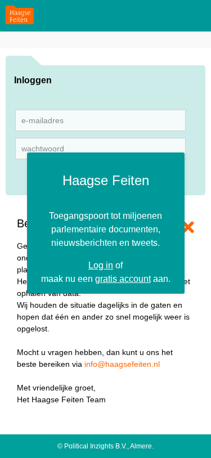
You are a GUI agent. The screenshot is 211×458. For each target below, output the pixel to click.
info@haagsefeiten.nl (122, 364)
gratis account (123, 278)
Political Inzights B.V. (95, 446)
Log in (100, 265)
